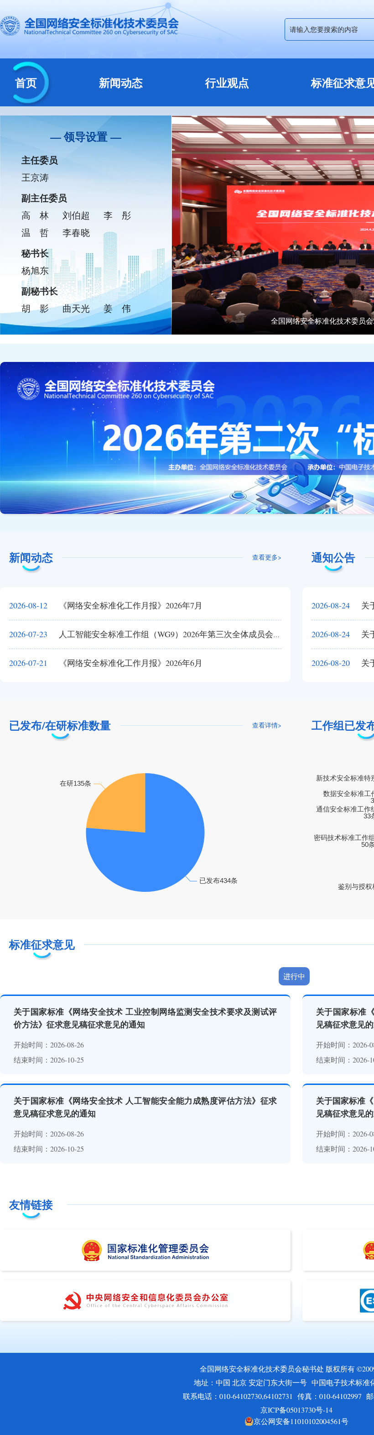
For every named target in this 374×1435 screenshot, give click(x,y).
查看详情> (266, 725)
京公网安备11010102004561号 (301, 1421)
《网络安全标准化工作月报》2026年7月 (106, 605)
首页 (26, 82)
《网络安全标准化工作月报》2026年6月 (106, 662)
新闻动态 (121, 82)
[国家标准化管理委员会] (145, 1250)
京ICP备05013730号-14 (296, 1409)
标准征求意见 (42, 944)
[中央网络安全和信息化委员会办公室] (145, 1300)
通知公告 (333, 557)
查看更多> (266, 557)
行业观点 (227, 82)
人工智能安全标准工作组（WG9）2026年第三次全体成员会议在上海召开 (165, 633)
